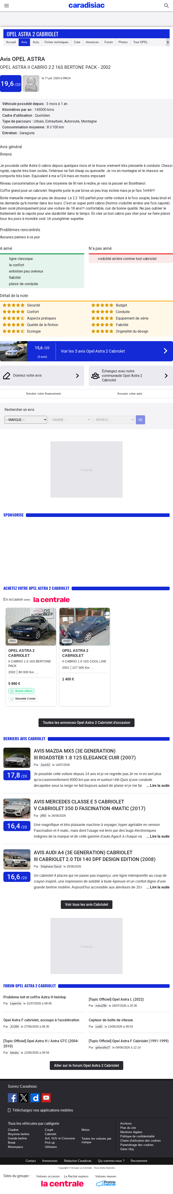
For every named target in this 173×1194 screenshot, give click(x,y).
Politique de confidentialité (137, 1136)
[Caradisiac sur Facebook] (13, 1098)
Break (12, 1142)
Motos (86, 1129)
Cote (77, 42)
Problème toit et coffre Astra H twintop (34, 997)
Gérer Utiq (127, 1149)
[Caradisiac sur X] (24, 1098)
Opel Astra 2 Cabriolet (32, 34)
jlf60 (43, 815)
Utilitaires (51, 1147)
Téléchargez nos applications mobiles (42, 1110)
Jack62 (45, 765)
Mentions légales (131, 1132)
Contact (31, 1161)
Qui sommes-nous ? (111, 1161)
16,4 (17, 826)
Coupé (49, 1129)
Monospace (15, 1147)
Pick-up (50, 1142)
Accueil (11, 42)
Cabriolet (50, 1134)
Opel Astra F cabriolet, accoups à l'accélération (41, 1020)
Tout (140, 42)
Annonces (92, 42)
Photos (123, 42)
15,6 (42, 347)
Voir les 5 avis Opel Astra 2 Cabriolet (93, 351)
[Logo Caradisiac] (87, 9)
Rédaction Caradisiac (78, 1161)
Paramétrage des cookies (137, 1145)
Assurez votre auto (129, 393)
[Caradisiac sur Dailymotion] (35, 1098)
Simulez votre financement (43, 393)
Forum (109, 42)
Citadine (13, 1129)
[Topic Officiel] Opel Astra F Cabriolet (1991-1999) (129, 1041)
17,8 (17, 775)
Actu (36, 42)
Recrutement (139, 1161)
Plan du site (128, 1127)
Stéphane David (51, 866)
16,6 (17, 877)
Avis (24, 42)
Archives (126, 1123)
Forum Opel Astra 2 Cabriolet (29, 985)
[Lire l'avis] (16, 768)
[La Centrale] (62, 1188)
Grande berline (17, 1138)
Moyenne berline (18, 1134)
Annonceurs (50, 1161)
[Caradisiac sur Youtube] (46, 1098)
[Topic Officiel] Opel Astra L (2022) (116, 999)
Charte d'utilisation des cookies (140, 1140)
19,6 (11, 83)
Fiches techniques (56, 42)
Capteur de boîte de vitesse (111, 1020)
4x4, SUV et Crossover (60, 1138)
